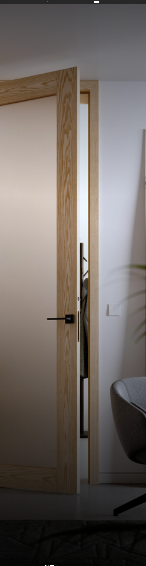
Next (144, 286)
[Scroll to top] (144, 564)
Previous (1, 286)
